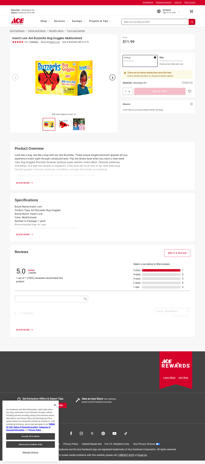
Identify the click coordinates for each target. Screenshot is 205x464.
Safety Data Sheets (49, 228)
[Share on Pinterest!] (103, 433)
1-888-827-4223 (126, 455)
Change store (187, 82)
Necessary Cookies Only (30, 444)
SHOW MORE (23, 183)
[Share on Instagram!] (81, 433)
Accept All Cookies (30, 436)
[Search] (192, 22)
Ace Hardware (17, 30)
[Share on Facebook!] (71, 433)
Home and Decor (37, 30)
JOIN (60, 405)
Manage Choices (30, 452)
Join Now (183, 377)
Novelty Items (56, 30)
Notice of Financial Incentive (26, 427)
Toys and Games (76, 30)
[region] (30, 431)
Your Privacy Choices (144, 444)
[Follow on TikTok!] (126, 433)
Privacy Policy (70, 444)
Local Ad (177, 2)
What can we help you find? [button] (137, 22)
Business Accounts (163, 2)
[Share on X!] (92, 433)
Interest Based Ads (92, 444)
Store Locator (189, 2)
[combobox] (175, 311)
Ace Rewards (148, 2)
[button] (158, 22)
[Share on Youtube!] (114, 433)
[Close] (55, 405)
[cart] (192, 11)
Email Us (142, 455)
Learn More (169, 377)
